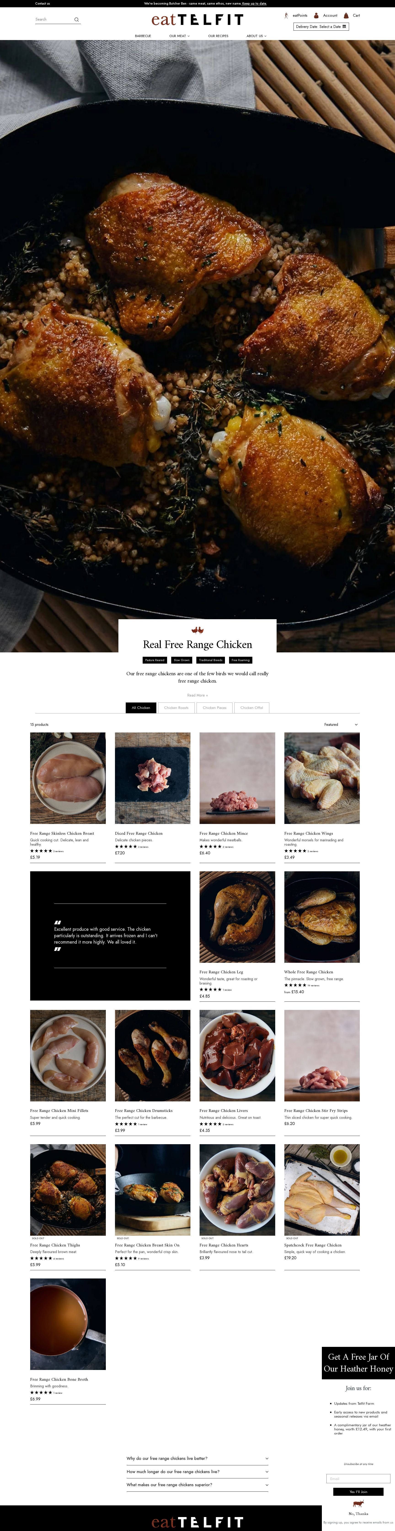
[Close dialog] (389, 1352)
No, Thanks (358, 1513)
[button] (41, 850)
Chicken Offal (251, 707)
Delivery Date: (318, 26)
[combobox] (58, 19)
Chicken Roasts (176, 707)
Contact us (42, 3)
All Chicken (141, 707)
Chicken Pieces (215, 707)
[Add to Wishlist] (31, 827)
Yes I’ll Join (358, 1492)
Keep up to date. (254, 3)
